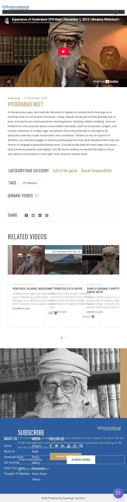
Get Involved (12, 462)
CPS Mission (30, 183)
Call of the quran (65, 170)
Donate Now (65, 456)
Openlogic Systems (73, 498)
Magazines (39, 468)
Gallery (36, 462)
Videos (36, 479)
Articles (37, 445)
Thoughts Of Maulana (17, 473)
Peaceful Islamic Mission (31, 288)
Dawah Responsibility (96, 170)
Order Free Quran (15, 468)
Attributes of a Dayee (66, 288)
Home (8, 445)
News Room (40, 473)
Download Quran (14, 456)
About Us (10, 451)
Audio (36, 451)
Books (36, 457)
